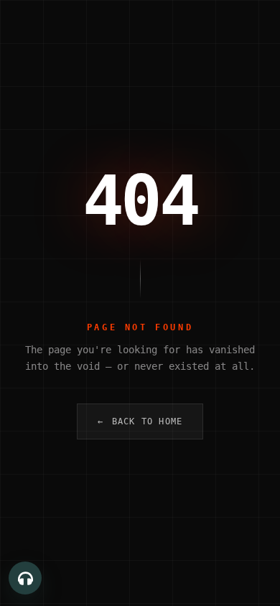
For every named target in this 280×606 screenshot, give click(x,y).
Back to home (140, 421)
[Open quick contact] (25, 578)
